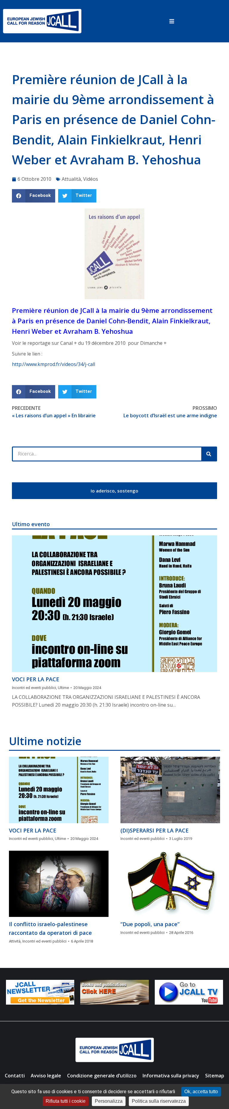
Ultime (63, 687)
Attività (15, 941)
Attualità (71, 179)
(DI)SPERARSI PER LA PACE (154, 830)
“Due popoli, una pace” (150, 924)
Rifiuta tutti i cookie (66, 1101)
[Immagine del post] (114, 603)
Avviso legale (46, 1075)
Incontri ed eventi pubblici (34, 687)
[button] (171, 21)
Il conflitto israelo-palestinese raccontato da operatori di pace (50, 928)
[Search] (208, 454)
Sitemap (214, 1075)
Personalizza (109, 1101)
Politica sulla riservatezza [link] (159, 1101)
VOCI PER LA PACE (35, 679)
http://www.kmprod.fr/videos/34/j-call (53, 364)
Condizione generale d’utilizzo (102, 1075)
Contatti (15, 1075)
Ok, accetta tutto (201, 1091)
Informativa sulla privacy (171, 1075)
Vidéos (90, 179)
